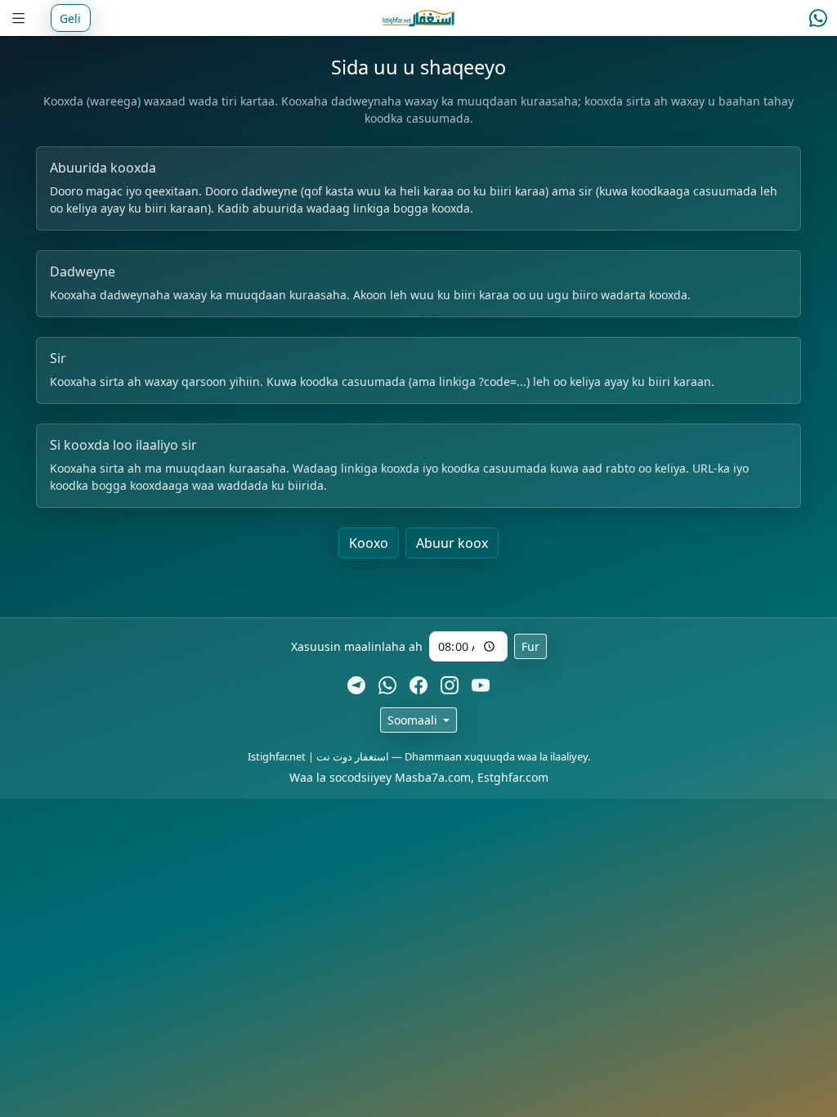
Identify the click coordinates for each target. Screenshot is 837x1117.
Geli (70, 18)
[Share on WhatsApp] (818, 18)
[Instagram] (450, 685)
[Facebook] (418, 685)
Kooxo (368, 543)
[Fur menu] (19, 18)
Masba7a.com (433, 777)
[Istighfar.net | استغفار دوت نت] (419, 18)
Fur (530, 646)
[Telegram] (356, 685)
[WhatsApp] (387, 685)
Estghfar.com (512, 777)
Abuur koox (452, 543)
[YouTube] (481, 685)
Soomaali (414, 720)
